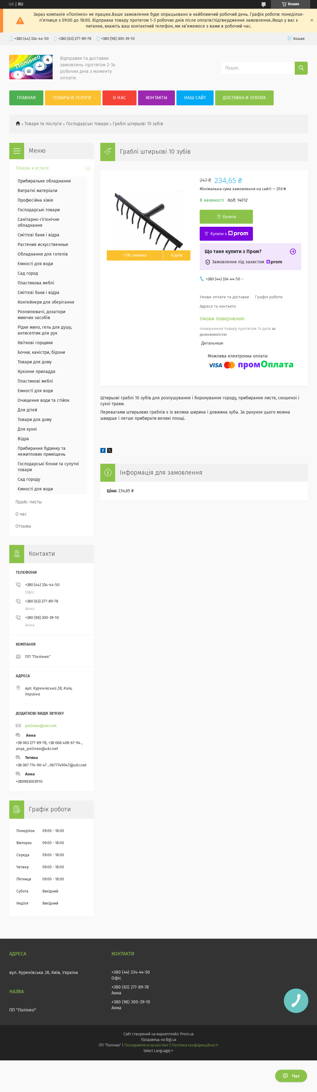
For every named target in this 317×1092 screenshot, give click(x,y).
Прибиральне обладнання (44, 181)
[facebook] (103, 452)
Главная (26, 98)
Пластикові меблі (35, 381)
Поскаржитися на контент (146, 1045)
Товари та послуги (43, 124)
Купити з (219, 233)
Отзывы (23, 526)
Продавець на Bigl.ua (158, 1040)
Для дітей (27, 410)
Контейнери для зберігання (46, 302)
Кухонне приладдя (36, 372)
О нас (119, 98)
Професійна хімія (35, 200)
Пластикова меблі (36, 283)
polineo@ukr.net (41, 726)
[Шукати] (301, 68)
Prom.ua (186, 1034)
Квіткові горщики (35, 343)
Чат (296, 1075)
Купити (229, 216)
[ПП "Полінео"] (31, 78)
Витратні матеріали (37, 191)
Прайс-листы (28, 502)
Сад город (28, 273)
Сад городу (29, 479)
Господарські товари (87, 124)
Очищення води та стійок (43, 400)
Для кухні (27, 429)
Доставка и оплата (244, 98)
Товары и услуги (72, 98)
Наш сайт (195, 98)
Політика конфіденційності (195, 1045)
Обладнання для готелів (43, 254)
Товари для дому (35, 362)
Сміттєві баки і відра (38, 235)
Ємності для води (35, 264)
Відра (23, 439)
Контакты (156, 98)
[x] (109, 452)
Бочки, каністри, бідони (41, 352)
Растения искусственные (43, 245)
